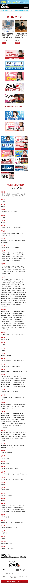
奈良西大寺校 (5, 445)
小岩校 (19, 288)
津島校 (7, 386)
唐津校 (7, 517)
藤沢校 (18, 311)
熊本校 (3, 527)
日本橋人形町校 (22, 294)
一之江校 (4, 300)
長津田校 (4, 325)
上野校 (8, 290)
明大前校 (9, 288)
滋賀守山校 (10, 397)
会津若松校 (14, 227)
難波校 (22, 419)
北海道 (3, 192)
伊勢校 (12, 391)
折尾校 (7, 511)
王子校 (8, 300)
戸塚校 (20, 317)
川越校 (3, 255)
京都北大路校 (22, 404)
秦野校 (7, 321)
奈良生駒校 (16, 445)
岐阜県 (3, 364)
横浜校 (7, 311)
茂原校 (20, 269)
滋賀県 (3, 395)
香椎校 (24, 506)
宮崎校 (3, 538)
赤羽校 (23, 284)
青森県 (3, 199)
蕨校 (24, 258)
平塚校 (8, 313)
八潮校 (18, 260)
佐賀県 (3, 515)
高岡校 (7, 339)
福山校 (7, 474)
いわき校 (8, 227)
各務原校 (18, 366)
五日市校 (17, 474)
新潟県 (3, 332)
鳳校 (23, 417)
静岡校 (3, 371)
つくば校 (4, 233)
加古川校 (12, 434)
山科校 (3, 406)
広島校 (3, 474)
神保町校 (4, 290)
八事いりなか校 (5, 378)
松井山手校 (15, 404)
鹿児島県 (3, 541)
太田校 (7, 247)
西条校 (12, 474)
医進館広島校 (23, 474)
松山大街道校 (9, 495)
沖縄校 (7, 549)
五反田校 (15, 302)
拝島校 (3, 294)
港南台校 (14, 315)
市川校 (3, 266)
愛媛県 (3, 493)
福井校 (3, 350)
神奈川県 (3, 309)
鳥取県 (3, 456)
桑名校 (16, 391)
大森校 (12, 294)
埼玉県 (3, 251)
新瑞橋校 (18, 384)
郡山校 (19, 227)
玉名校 (15, 527)
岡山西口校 (4, 468)
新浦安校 (8, 266)
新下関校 (8, 479)
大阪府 (3, 411)
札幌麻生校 (22, 194)
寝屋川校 (12, 415)
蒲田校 (24, 298)
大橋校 (7, 509)
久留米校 (20, 506)
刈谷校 (11, 378)
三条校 (16, 334)
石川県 (3, 343)
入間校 (17, 256)
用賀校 (16, 294)
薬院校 (3, 511)
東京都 (3, 277)
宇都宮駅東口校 (5, 242)
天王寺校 (12, 413)
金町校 (7, 284)
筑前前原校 (18, 511)
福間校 (23, 511)
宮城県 (3, 210)
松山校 (3, 495)
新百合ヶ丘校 (16, 323)
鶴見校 (3, 321)
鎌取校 (23, 271)
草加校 (3, 256)
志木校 (13, 255)
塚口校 (7, 438)
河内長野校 (13, 419)
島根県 (3, 461)
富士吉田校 (8, 355)
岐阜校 (3, 366)
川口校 (12, 253)
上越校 (7, 334)
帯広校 (16, 196)
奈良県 (3, 443)
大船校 (14, 325)
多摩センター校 (16, 292)
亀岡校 (3, 408)
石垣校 (12, 549)
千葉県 (3, 264)
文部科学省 (23, 557)
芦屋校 (3, 434)
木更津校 (9, 269)
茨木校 (13, 417)
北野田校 (23, 423)
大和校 (20, 313)
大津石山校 (4, 397)
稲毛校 (24, 269)
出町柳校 (18, 406)
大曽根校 (23, 380)
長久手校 (8, 382)
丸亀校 (7, 490)
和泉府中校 (17, 423)
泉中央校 (10, 211)
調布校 (9, 286)
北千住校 (20, 286)
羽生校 (3, 260)
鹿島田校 (9, 325)
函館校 (7, 196)
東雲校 (8, 304)
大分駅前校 (4, 533)
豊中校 (7, 415)
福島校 (3, 227)
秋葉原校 (24, 296)
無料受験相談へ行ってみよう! (14, 581)
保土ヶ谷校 (13, 327)
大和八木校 (10, 447)
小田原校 (4, 313)
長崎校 (3, 522)
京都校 (3, 404)
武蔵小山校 (21, 290)
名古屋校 (4, 376)
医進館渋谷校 (15, 298)
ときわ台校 (22, 300)
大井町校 (15, 286)
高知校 (3, 500)
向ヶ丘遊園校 (5, 317)
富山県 (3, 337)
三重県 (3, 390)
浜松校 (7, 371)
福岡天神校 (4, 506)
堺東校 (17, 413)
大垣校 (7, 366)
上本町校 (18, 415)
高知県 (3, 498)
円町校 (7, 406)
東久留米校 (4, 302)
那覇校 (3, 549)
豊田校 (9, 380)
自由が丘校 (4, 286)
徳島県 (3, 482)
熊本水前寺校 (9, 527)
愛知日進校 (4, 380)
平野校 (7, 413)
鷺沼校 (3, 327)
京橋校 (3, 421)
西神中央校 (12, 436)
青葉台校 (4, 315)
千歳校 (12, 196)
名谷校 (3, 440)
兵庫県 (3, 430)
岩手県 (3, 204)
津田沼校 (17, 266)
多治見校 (12, 366)
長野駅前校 (8, 360)
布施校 (14, 421)
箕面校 (3, 419)
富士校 (20, 371)
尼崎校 (21, 438)
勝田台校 (10, 268)
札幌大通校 (21, 196)
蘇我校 (8, 273)
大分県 (3, 531)
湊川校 (17, 436)
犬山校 (3, 386)
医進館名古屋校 (21, 386)
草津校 (22, 397)
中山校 (10, 317)
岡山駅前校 (10, 468)
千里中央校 (18, 417)
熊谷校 (3, 253)
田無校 (9, 292)
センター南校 (13, 321)
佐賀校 (3, 517)
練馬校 (3, 284)
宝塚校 (7, 434)
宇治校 (22, 406)
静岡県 (3, 369)
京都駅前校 (8, 404)
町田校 (21, 279)
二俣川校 (16, 319)
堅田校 (3, 399)
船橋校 (19, 268)
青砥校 (20, 298)
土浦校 (13, 233)
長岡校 (12, 334)
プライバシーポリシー (17, 573)
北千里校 (15, 425)
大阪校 (3, 413)
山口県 (3, 477)
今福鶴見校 (8, 421)
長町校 (15, 211)
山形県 (3, 220)
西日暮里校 (18, 296)
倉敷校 (16, 468)
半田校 (18, 380)
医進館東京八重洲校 (16, 304)
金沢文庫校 (9, 319)
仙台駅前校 (4, 211)
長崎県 (3, 520)
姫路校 (3, 432)
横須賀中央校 (15, 313)
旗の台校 (8, 298)
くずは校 (11, 423)
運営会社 (8, 573)
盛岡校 (3, 206)
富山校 (3, 339)
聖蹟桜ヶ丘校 (15, 290)
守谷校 (3, 235)
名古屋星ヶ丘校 (18, 378)
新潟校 (3, 334)
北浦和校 (8, 256)
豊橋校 (24, 378)
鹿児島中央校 (5, 543)
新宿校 (14, 281)
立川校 (3, 281)
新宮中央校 (17, 509)
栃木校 (13, 240)
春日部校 (8, 255)
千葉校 (21, 266)
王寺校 (10, 445)
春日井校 (19, 376)
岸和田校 (4, 417)
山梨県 (3, 353)
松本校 (3, 360)
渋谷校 (23, 288)
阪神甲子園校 (5, 436)
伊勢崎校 (17, 247)
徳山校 (17, 479)
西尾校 (24, 382)
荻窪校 (13, 283)
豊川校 (22, 384)
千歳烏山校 (23, 292)
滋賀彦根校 (17, 397)
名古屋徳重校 (15, 382)
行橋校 (12, 509)
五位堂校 (22, 445)
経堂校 (9, 302)
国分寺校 (15, 288)
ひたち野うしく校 (10, 235)
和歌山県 (3, 451)
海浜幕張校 (15, 269)
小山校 (8, 240)
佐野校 (23, 240)
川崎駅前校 (19, 327)
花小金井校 (4, 306)
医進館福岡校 (9, 507)
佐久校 (22, 360)
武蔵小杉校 (19, 315)
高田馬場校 (8, 281)
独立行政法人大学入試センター (10, 557)
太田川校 (14, 376)
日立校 (17, 233)
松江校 (3, 463)
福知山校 (11, 408)
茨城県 (3, 231)
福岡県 (3, 504)
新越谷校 (21, 253)
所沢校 (16, 253)
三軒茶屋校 (18, 283)
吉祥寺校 (4, 288)
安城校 (20, 382)
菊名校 (24, 327)
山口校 (3, 479)
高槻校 (3, 415)
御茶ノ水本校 (5, 279)
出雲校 (7, 463)
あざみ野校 (13, 311)
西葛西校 (19, 281)
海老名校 (22, 323)
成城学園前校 (18, 284)
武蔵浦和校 (13, 260)
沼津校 (12, 371)
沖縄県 (3, 547)
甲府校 (3, 355)
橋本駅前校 (9, 452)
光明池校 (9, 425)
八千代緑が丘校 (5, 271)
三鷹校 (3, 298)
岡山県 (3, 466)
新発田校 (21, 334)
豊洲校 (17, 300)
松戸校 (15, 268)
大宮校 (7, 253)
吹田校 (7, 419)
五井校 (19, 271)
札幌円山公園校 (15, 194)
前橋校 (12, 247)
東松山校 (8, 258)
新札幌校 (8, 194)
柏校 (13, 266)
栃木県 (3, 238)
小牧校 (3, 382)
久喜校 (13, 256)
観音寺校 (12, 490)
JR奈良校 (4, 447)
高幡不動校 (4, 296)
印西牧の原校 (13, 271)
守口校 (18, 419)
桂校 (7, 408)
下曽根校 (12, 511)
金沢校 (3, 345)
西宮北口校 (15, 432)
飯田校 (18, 360)
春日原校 (21, 507)
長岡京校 (12, 406)
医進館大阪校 (5, 423)
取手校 (21, 233)
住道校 (22, 415)
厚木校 (3, 311)
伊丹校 (24, 432)
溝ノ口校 (16, 317)
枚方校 (21, 413)
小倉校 (9, 506)
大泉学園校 (4, 292)
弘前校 (3, 201)
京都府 (3, 402)
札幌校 (3, 194)
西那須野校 (18, 240)
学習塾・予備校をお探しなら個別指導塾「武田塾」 (18, 576)
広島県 (3, 472)
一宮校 (14, 380)
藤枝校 (16, 371)
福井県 (3, 348)
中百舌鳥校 (4, 427)
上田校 (14, 360)
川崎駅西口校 (5, 329)
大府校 (3, 384)
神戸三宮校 (8, 432)
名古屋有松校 (13, 386)
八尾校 (8, 417)
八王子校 (4, 283)
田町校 (23, 281)
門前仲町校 (12, 279)
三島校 (25, 371)
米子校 (7, 458)
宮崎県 (3, 536)
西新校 (3, 507)
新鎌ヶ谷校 (4, 268)
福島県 (3, 226)
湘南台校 (21, 319)
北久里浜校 (8, 323)
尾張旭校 (8, 384)
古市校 (18, 421)
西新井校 (4, 304)
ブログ (3, 42)
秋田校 (3, 217)
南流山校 (4, 269)
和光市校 (14, 258)
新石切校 (4, 425)
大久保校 (17, 438)
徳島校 (3, 484)
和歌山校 (4, 452)
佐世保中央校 (9, 522)
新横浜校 (23, 311)
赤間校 (22, 509)
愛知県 (3, 374)
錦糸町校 (24, 283)
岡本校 (3, 438)
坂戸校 (7, 260)
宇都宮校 (4, 240)
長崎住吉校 (20, 522)
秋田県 (3, 215)
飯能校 (3, 258)
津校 (3, 391)
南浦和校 (18, 255)
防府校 (21, 479)
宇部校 (13, 479)
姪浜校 (3, 509)
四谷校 (8, 283)
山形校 (3, 222)
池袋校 (17, 279)
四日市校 (7, 391)
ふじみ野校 (19, 258)
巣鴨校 (12, 284)
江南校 (13, 384)
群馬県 (3, 245)
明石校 (20, 432)
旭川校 (3, 196)
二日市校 (16, 507)
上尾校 (22, 255)
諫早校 (15, 522)
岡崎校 (8, 376)
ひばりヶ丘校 (11, 296)
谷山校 (10, 543)
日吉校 (24, 315)
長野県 (3, 359)
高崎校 (3, 247)
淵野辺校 (19, 325)
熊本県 (3, 525)
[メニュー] (25, 6)
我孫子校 (4, 273)
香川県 (3, 488)
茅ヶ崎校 (24, 325)
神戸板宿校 (18, 434)
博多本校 (15, 506)
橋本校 (8, 315)
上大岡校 (4, 319)
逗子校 (3, 323)
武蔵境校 (20, 302)
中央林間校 (20, 321)
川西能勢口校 (23, 436)
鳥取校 (3, 458)
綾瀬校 (13, 300)
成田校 (23, 268)
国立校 (24, 302)
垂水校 (12, 438)
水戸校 (8, 233)
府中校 (7, 294)
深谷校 (21, 256)
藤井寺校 (20, 425)
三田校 (23, 434)
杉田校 (7, 327)
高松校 (3, 490)
